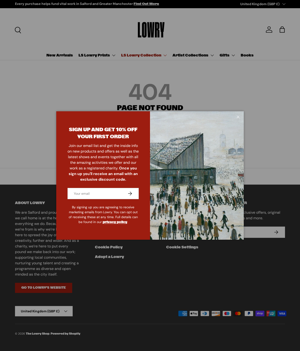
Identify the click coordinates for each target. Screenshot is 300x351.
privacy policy (115, 222)
